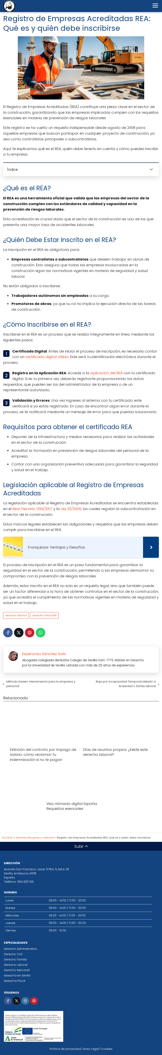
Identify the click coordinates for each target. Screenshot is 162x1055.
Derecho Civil (13, 954)
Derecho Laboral (15, 965)
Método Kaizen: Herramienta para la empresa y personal (40, 683)
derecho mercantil (44, 615)
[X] (19, 632)
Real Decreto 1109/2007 (32, 508)
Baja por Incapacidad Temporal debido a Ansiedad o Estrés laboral (126, 683)
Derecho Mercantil (17, 970)
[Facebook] (8, 632)
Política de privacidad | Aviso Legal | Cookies (81, 1049)
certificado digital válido (47, 356)
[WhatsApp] (40, 632)
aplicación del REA (106, 372)
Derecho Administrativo (20, 949)
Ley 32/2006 (71, 508)
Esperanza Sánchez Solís (44, 653)
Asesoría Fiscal (14, 981)
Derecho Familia (15, 959)
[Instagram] (25, 1001)
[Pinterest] (29, 632)
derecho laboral (16, 615)
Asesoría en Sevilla (17, 975)
